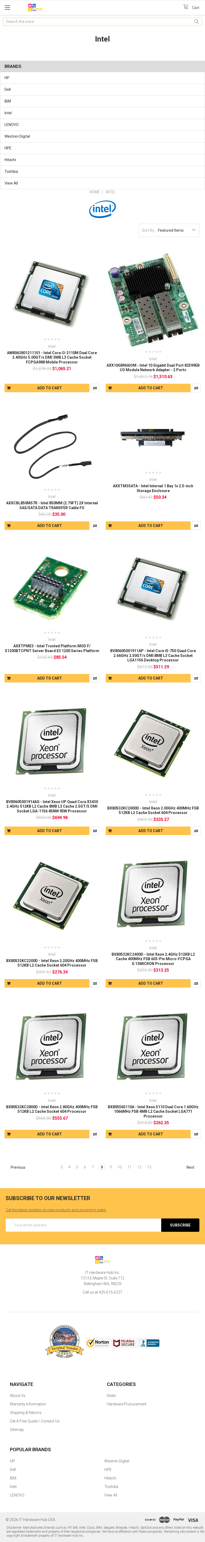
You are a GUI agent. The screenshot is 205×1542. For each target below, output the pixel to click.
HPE (8, 148)
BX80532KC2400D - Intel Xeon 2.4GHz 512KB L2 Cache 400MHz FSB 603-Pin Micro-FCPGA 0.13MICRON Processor (153, 959)
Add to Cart (49, 388)
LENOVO (12, 124)
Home (94, 192)
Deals (111, 1395)
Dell (8, 89)
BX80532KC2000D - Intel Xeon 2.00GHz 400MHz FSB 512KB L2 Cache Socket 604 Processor (153, 810)
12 (139, 1167)
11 (129, 1167)
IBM (8, 101)
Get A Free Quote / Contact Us (35, 1421)
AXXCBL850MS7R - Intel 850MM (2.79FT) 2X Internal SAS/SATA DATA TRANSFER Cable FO (52, 505)
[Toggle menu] (7, 7)
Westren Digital (17, 136)
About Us (17, 1395)
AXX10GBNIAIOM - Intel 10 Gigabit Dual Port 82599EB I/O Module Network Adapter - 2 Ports (153, 367)
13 (149, 1167)
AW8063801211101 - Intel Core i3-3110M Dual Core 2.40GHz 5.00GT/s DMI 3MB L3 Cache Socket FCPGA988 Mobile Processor (52, 357)
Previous (17, 1167)
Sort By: (148, 230)
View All (11, 183)
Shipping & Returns (26, 1412)
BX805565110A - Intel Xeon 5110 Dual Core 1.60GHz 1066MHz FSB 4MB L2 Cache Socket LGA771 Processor (153, 1111)
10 (119, 1167)
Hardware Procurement (126, 1404)
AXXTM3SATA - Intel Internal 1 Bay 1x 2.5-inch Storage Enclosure (153, 488)
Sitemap (17, 1430)
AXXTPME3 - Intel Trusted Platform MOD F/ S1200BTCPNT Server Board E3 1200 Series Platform (52, 648)
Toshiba (11, 171)
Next (191, 1167)
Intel (8, 113)
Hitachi (10, 160)
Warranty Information (28, 1404)
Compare (95, 388)
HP (7, 78)
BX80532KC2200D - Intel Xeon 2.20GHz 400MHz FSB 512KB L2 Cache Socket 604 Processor (52, 963)
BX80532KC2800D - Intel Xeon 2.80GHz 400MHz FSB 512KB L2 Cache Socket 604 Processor (52, 1109)
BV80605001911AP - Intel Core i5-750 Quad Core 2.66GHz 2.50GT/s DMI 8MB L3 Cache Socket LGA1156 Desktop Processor (153, 655)
